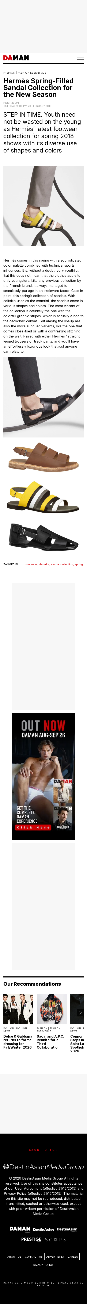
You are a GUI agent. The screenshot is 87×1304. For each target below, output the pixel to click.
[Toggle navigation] (80, 57)
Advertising (55, 1256)
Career (73, 1256)
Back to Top (43, 1149)
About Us (14, 1256)
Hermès (9, 260)
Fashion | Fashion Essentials (24, 72)
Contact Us (34, 1256)
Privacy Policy (43, 1264)
